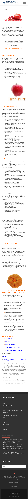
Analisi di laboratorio (10, 344)
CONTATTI (5, 429)
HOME (4, 401)
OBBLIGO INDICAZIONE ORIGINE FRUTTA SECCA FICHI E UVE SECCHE (13, 449)
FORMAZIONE (6, 424)
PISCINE (5, 420)
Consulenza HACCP (9, 338)
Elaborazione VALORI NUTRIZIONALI (12, 410)
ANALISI (5, 422)
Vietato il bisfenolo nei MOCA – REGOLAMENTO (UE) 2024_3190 (11, 453)
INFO (4, 427)
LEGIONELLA (6, 412)
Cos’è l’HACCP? (7, 356)
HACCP (5, 403)
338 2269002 (14, 486)
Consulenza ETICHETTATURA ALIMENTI (13, 408)
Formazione (7, 341)
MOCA (4, 417)
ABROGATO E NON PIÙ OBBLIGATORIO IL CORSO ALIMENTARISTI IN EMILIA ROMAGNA (13, 441)
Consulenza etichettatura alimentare (14, 350)
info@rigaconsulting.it (14, 482)
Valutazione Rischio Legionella (10, 415)
